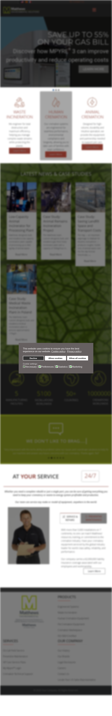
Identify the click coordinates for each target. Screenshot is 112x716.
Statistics (63, 367)
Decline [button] (33, 358)
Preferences (47, 367)
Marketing (77, 367)
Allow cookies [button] (55, 358)
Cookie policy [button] (58, 351)
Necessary (31, 367)
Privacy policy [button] (74, 351)
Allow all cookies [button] (77, 358)
